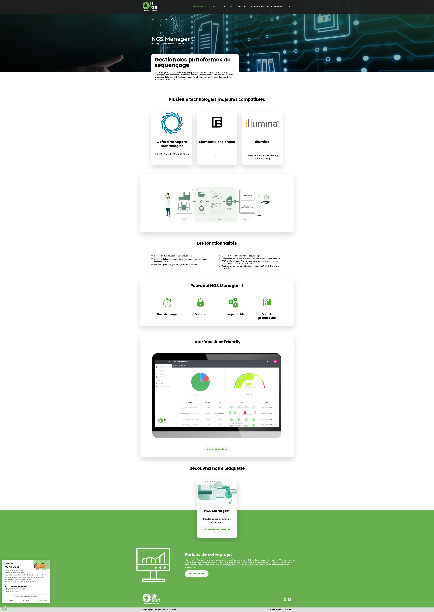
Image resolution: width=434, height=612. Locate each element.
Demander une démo (217, 449)
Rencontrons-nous (196, 573)
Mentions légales (274, 609)
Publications (257, 6)
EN (289, 6)
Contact (288, 609)
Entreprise (228, 6)
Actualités (241, 6)
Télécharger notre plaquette (217, 529)
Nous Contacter (275, 6)
